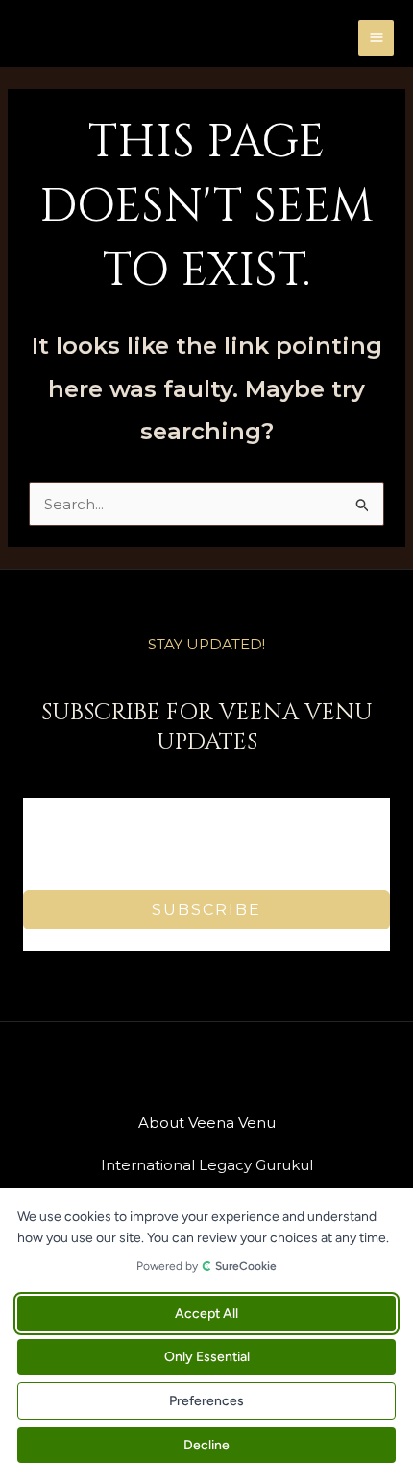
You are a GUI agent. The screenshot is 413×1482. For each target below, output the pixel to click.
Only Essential (207, 1357)
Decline (206, 1445)
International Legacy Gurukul (207, 1165)
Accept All (206, 1314)
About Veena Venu (207, 1123)
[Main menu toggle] (376, 38)
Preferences (206, 1401)
